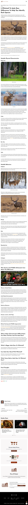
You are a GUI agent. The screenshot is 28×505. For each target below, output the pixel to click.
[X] (4, 381)
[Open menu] (26, 1)
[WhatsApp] (5, 381)
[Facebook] (6, 381)
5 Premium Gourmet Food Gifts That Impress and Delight (20, 431)
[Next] (26, 427)
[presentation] (7, 424)
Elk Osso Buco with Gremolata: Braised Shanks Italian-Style (6, 431)
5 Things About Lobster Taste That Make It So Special (6, 410)
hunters (11, 138)
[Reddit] (2, 381)
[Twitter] (14, 495)
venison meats (15, 234)
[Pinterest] (1, 381)
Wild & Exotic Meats (10, 19)
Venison (6, 19)
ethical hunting (6, 374)
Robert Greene (3, 19)
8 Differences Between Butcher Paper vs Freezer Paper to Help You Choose (21, 410)
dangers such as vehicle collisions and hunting (18, 263)
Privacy (8, 503)
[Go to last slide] (2, 427)
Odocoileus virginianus (11, 47)
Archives (11, 503)
